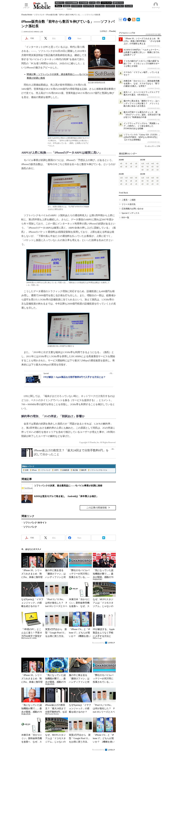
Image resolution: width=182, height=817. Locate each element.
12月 (142, 163)
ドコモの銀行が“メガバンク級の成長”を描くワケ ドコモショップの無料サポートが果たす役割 (141, 63)
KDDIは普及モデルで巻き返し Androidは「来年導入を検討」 (66, 496)
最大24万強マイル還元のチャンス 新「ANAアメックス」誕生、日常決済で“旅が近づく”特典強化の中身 (142, 114)
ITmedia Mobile (26, 15)
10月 (152, 163)
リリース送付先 (129, 204)
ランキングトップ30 (152, 146)
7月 (126, 163)
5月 (136, 163)
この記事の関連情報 (96, 507)
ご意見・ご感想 (129, 200)
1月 (136, 166)
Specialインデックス (130, 213)
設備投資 (65, 470)
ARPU (56, 470)
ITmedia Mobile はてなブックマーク (138, 19)
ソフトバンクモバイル (98, 470)
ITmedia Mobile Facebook (125, 19)
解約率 (83, 470)
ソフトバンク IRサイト (35, 522)
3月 (126, 166)
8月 (121, 163)
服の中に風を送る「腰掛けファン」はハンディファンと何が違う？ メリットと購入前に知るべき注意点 (141, 103)
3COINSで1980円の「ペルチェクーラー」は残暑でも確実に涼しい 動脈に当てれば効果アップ (142, 52)
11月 (147, 163)
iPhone (34, 470)
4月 (121, 166)
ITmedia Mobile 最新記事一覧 (134, 19)
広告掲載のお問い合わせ (132, 209)
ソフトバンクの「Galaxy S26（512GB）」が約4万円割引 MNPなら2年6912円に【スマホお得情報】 (142, 137)
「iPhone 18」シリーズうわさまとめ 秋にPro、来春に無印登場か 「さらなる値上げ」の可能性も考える (142, 41)
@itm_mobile (129, 19)
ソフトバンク (39, 15)
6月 (131, 163)
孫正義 (75, 470)
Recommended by (98, 643)
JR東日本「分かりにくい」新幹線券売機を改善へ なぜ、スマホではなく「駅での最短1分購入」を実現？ (141, 83)
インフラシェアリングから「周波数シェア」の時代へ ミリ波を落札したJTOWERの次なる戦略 (141, 126)
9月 (157, 163)
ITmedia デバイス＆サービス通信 (120, 19)
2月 (131, 166)
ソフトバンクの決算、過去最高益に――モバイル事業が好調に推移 (68, 485)
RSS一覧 (125, 217)
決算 (26, 470)
